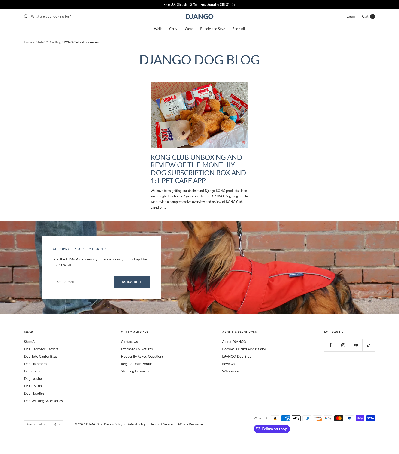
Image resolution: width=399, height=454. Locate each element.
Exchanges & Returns (137, 349)
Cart (367, 16)
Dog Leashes (33, 378)
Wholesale (230, 371)
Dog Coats (32, 371)
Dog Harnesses (35, 364)
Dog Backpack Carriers (41, 349)
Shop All (239, 29)
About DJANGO (234, 341)
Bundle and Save (212, 29)
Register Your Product (137, 364)
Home (28, 42)
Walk (158, 29)
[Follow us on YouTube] (356, 345)
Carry (173, 29)
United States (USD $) (41, 424)
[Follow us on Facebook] (330, 345)
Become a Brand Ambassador (244, 349)
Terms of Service (162, 424)
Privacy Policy (113, 424)
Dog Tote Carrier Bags (40, 356)
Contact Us (129, 341)
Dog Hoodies (34, 393)
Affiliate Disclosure (190, 424)
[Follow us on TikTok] (368, 345)
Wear (189, 29)
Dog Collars (33, 386)
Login (350, 16)
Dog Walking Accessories (43, 401)
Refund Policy (136, 424)
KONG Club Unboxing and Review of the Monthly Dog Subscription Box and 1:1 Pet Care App (198, 169)
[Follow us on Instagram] (343, 345)
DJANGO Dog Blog (48, 42)
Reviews (228, 364)
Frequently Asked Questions (142, 356)
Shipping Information (136, 371)
